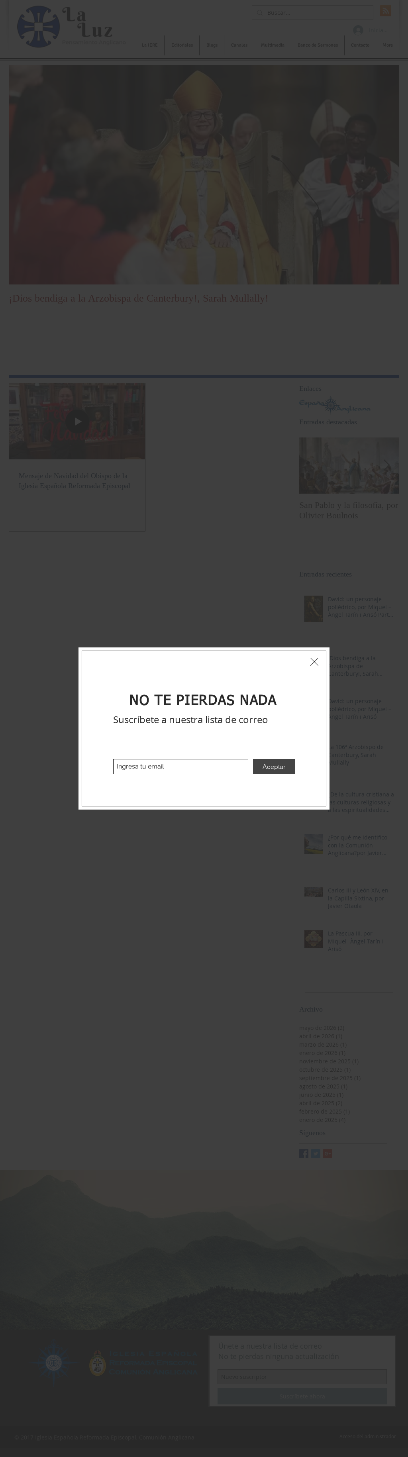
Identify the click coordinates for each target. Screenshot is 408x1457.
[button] (314, 662)
